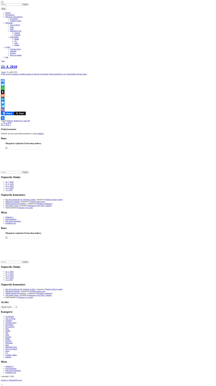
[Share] (108, 118)
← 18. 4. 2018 (6, 123)
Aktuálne (13, 51)
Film (16, 43)
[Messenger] (108, 102)
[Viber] (108, 110)
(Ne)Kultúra (14, 37)
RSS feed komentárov (13, 221)
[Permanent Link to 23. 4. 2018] (44, 74)
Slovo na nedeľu (16, 55)
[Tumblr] (108, 92)
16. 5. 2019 (9, 186)
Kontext (13, 53)
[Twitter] (108, 84)
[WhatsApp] (108, 88)
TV (15, 41)
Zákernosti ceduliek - (12, 202)
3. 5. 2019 (9, 190)
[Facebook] (108, 81)
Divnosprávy (10, 15)
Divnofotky (14, 19)
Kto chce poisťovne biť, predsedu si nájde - (20, 200)
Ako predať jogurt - (12, 206)
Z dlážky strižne (15, 21)
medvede (10, 121)
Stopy (12, 27)
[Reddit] (108, 95)
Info (6, 57)
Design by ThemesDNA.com (11, 380)
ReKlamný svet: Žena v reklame (40, 206)
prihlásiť (41, 134)
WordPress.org (10, 223)
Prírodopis (9, 23)
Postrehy (17, 35)
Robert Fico (18, 121)
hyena (3, 72)
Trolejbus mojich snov (37, 202)
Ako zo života (15, 25)
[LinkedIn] (108, 99)
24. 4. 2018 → (6, 125)
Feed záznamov (11, 219)
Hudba (16, 45)
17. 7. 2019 (9, 184)
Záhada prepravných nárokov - (16, 204)
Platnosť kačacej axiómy (54, 200)
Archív (7, 47)
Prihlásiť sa (9, 217)
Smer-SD (26, 121)
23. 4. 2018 (9, 67)
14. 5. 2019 (9, 188)
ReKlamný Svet (15, 31)
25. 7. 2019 (9, 182)
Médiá (16, 39)
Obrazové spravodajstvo (14, 17)
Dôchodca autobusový (45, 204)
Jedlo (12, 29)
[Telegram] (108, 106)
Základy (17, 33)
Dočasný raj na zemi (25, 208)
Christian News (15, 49)
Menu (3, 9)
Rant (3, 61)
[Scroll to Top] (2, 384)
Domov (8, 13)
